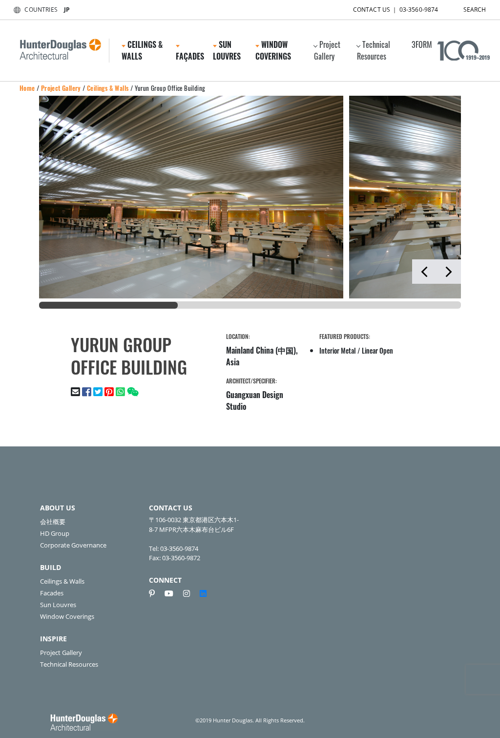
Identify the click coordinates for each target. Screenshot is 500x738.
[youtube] (173, 593)
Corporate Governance (73, 545)
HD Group (54, 533)
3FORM (422, 44)
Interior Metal (337, 350)
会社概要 (52, 521)
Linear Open (377, 350)
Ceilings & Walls (107, 88)
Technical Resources (373, 50)
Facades (51, 593)
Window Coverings (67, 616)
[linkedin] (203, 593)
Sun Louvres (58, 604)
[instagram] (190, 593)
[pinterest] (156, 593)
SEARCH (474, 9)
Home (27, 88)
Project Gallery (327, 50)
